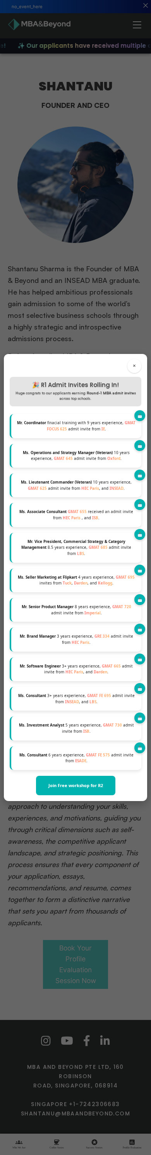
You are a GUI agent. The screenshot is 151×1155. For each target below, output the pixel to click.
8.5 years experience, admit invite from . (76, 547)
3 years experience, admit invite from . (76, 639)
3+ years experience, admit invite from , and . (76, 669)
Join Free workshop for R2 (75, 785)
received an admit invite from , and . (76, 514)
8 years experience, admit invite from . (76, 610)
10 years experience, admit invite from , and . (76, 485)
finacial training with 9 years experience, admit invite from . (76, 426)
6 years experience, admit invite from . (76, 758)
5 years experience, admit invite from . (76, 728)
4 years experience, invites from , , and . (76, 580)
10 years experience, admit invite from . (76, 455)
